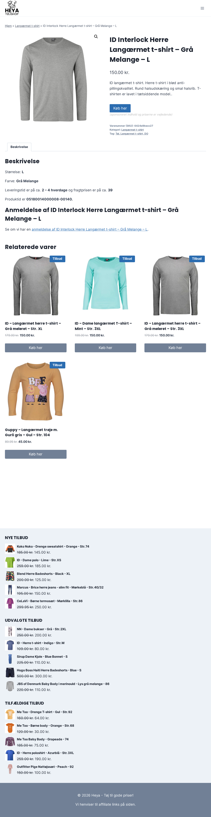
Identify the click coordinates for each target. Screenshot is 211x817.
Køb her (120, 108)
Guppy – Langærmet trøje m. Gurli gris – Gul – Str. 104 (31, 432)
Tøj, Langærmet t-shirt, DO (132, 133)
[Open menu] (202, 8)
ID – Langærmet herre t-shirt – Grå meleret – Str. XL (33, 326)
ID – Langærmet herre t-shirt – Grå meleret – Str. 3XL (172, 326)
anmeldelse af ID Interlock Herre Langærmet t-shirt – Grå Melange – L (90, 229)
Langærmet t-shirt (27, 25)
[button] (96, 36)
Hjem (8, 25)
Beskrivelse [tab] (19, 147)
